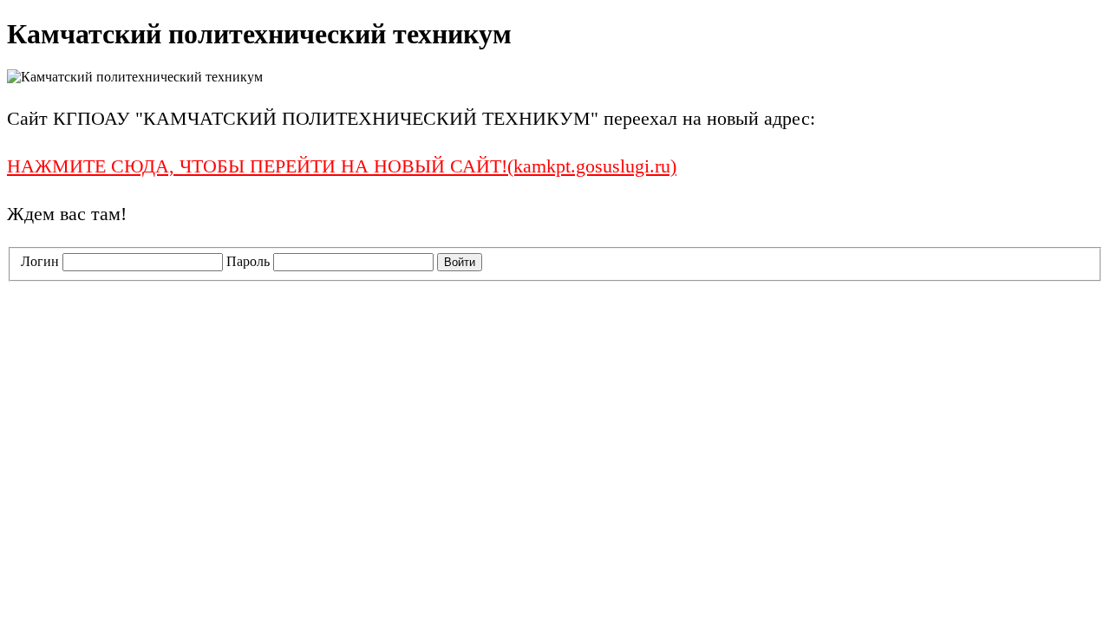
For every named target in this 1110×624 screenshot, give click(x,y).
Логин (40, 261)
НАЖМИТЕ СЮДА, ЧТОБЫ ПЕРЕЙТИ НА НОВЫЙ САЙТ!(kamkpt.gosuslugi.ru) (341, 166)
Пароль (248, 261)
